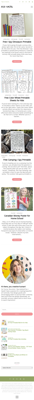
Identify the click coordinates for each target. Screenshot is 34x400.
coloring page (14, 39)
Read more (17, 61)
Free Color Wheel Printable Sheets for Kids (17, 99)
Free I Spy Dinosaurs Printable (17, 41)
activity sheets (6, 39)
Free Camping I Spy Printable (17, 159)
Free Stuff (21, 39)
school (27, 95)
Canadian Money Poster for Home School (17, 217)
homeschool (27, 39)
